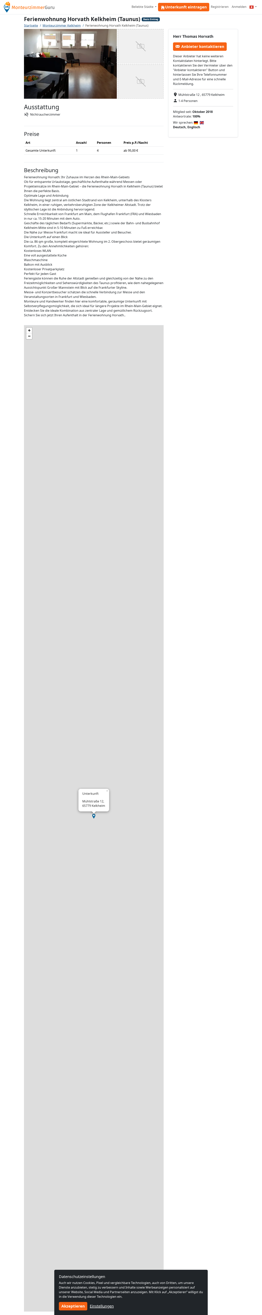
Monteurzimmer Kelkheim (62, 25)
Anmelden (239, 7)
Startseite (31, 25)
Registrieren (220, 7)
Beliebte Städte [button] (143, 7)
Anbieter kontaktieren (202, 46)
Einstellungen (102, 1306)
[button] (93, 816)
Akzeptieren (73, 1306)
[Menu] (253, 7)
